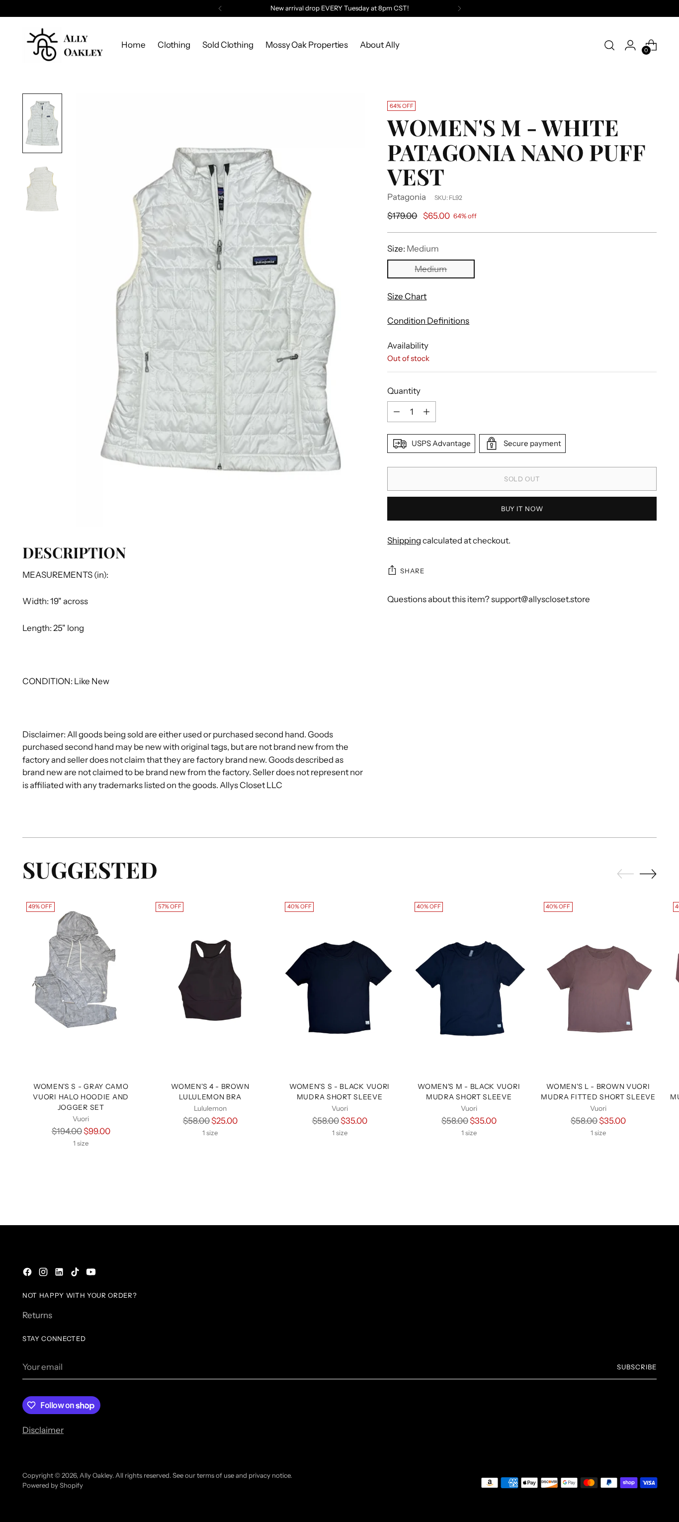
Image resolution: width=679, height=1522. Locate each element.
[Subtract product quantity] (397, 412)
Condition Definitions (428, 321)
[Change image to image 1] (42, 123)
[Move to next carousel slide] (648, 873)
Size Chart (406, 296)
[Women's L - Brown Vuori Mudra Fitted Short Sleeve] (598, 986)
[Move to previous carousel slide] (625, 874)
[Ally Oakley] (64, 45)
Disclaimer (43, 1430)
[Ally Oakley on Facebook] (28, 1274)
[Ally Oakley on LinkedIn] (60, 1274)
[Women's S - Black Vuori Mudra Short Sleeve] (339, 986)
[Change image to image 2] (42, 189)
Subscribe (637, 1367)
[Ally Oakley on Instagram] (44, 1274)
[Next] (459, 8)
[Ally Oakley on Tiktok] (76, 1274)
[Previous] (220, 8)
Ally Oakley (96, 1475)
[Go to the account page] (630, 45)
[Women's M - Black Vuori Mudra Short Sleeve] (469, 986)
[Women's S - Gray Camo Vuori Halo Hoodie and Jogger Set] (80, 986)
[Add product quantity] (426, 412)
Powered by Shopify (52, 1485)
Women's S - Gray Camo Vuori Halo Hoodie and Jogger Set (81, 1096)
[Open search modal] (609, 45)
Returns (37, 1315)
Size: (413, 249)
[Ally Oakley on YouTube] (92, 1274)
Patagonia (406, 197)
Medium (431, 269)
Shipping (404, 540)
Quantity (404, 391)
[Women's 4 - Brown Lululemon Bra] (210, 986)
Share (412, 571)
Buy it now (522, 509)
